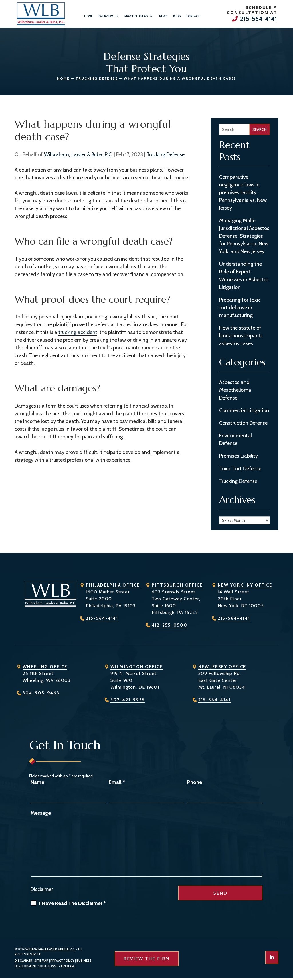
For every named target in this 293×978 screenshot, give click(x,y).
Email (117, 782)
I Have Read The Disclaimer (72, 903)
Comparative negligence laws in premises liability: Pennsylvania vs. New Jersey (243, 192)
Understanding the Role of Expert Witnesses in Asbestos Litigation (244, 275)
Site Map (41, 961)
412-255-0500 (169, 625)
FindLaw (68, 966)
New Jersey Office (222, 666)
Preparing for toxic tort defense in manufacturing (240, 307)
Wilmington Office (136, 666)
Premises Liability (238, 456)
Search (259, 129)
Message (41, 813)
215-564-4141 (258, 19)
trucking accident (77, 332)
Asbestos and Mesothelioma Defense (235, 390)
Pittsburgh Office (177, 585)
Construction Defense (243, 423)
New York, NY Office (245, 585)
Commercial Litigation (244, 410)
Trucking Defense (165, 154)
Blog (177, 16)
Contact (193, 16)
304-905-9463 (41, 693)
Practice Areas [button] (136, 16)
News (163, 16)
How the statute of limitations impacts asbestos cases (241, 336)
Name (37, 782)
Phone (194, 782)
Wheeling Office (45, 666)
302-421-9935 (127, 699)
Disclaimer (42, 889)
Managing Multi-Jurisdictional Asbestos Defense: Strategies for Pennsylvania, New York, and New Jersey (244, 236)
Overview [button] (105, 16)
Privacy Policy (62, 961)
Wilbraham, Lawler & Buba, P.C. (78, 154)
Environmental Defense (235, 439)
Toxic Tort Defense (240, 468)
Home (88, 16)
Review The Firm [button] (147, 958)
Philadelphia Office (113, 585)
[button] (287, 936)
